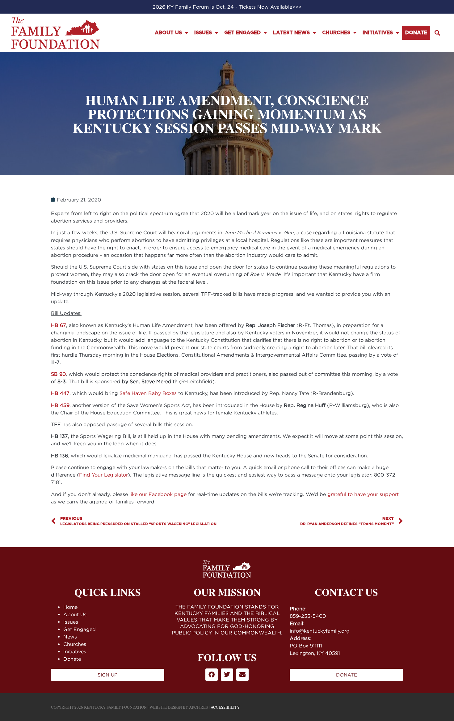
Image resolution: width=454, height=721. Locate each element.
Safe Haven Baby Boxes (148, 393)
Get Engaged (242, 32)
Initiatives (378, 32)
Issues (203, 32)
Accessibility (225, 707)
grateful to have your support (363, 494)
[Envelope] (242, 674)
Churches (336, 32)
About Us (168, 32)
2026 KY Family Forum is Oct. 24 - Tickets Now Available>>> (227, 7)
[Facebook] (211, 674)
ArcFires (198, 707)
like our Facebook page (158, 494)
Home (70, 607)
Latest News (291, 32)
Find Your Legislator (103, 474)
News (70, 636)
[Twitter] (227, 674)
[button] (437, 33)
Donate (416, 32)
